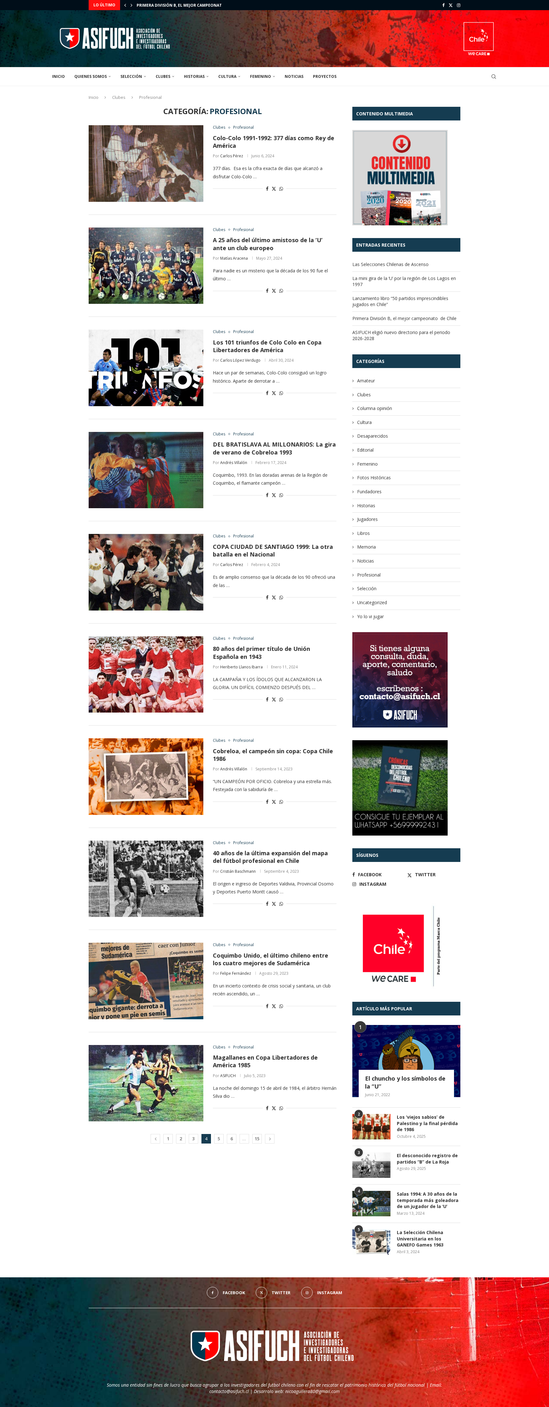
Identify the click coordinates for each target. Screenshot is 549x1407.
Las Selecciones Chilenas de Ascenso (390, 264)
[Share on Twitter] (274, 189)
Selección (131, 76)
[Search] (494, 76)
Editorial (365, 450)
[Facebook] (443, 5)
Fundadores (369, 491)
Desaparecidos (372, 436)
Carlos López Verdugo (240, 360)
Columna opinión (374, 408)
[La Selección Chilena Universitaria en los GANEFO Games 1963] (371, 1242)
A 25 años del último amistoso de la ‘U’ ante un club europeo (267, 243)
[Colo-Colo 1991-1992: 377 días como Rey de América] (146, 163)
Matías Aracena (234, 258)
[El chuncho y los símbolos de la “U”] (406, 1061)
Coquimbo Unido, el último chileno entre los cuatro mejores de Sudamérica (270, 959)
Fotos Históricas (374, 478)
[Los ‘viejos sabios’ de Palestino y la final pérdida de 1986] (371, 1126)
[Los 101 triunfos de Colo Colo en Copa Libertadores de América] (146, 368)
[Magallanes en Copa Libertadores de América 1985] (146, 1083)
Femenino (260, 76)
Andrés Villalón (233, 462)
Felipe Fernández (235, 973)
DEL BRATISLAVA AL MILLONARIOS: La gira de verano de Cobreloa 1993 (274, 448)
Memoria (366, 547)
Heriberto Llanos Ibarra (241, 667)
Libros (363, 533)
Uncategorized (372, 602)
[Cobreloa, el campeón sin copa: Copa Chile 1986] (146, 776)
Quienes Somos (90, 76)
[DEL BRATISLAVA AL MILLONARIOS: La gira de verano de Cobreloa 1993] (146, 470)
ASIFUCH (228, 1075)
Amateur (366, 381)
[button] (125, 5)
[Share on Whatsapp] (281, 189)
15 (257, 1139)
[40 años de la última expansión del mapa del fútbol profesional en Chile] (146, 879)
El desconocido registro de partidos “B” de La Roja (427, 1158)
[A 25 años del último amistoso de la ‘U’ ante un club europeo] (146, 266)
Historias (194, 76)
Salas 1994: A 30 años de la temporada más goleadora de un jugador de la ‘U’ (427, 1200)
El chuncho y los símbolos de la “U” (405, 1082)
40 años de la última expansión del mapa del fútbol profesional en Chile (270, 856)
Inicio (58, 76)
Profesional (369, 575)
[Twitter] (451, 5)
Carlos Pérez (231, 156)
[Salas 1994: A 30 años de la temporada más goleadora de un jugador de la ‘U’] (371, 1203)
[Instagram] (458, 5)
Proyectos (324, 76)
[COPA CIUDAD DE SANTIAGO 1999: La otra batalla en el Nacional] (146, 572)
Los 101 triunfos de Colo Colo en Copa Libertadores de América (267, 346)
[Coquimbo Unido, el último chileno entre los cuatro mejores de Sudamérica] (146, 981)
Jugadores (367, 519)
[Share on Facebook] (267, 189)
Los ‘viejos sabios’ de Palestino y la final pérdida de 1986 (427, 1123)
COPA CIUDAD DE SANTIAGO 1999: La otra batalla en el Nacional (273, 550)
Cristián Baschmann (238, 871)
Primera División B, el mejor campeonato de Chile (190, 5)
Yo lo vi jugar (370, 616)
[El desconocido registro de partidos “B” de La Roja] (371, 1165)
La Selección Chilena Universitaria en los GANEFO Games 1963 (420, 1238)
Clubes (163, 76)
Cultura (227, 76)
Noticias (294, 76)
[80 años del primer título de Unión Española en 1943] (146, 674)
